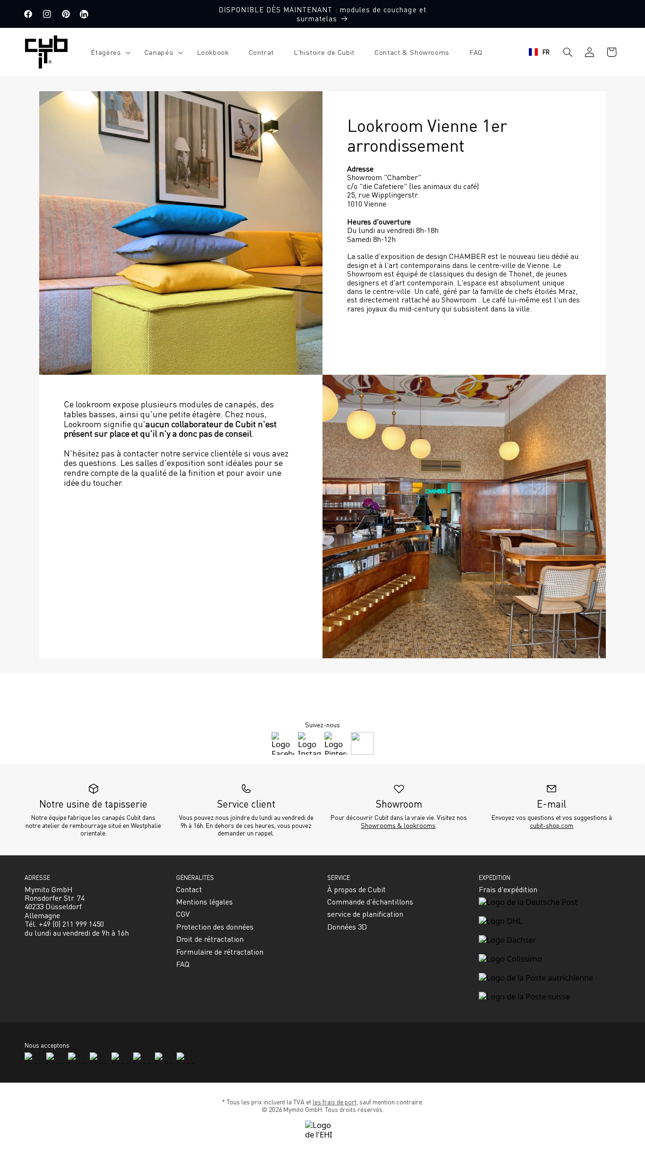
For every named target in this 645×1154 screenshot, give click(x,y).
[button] (107, 52)
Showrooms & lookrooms (398, 825)
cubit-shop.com (551, 825)
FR (546, 52)
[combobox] (539, 52)
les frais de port (334, 1101)
